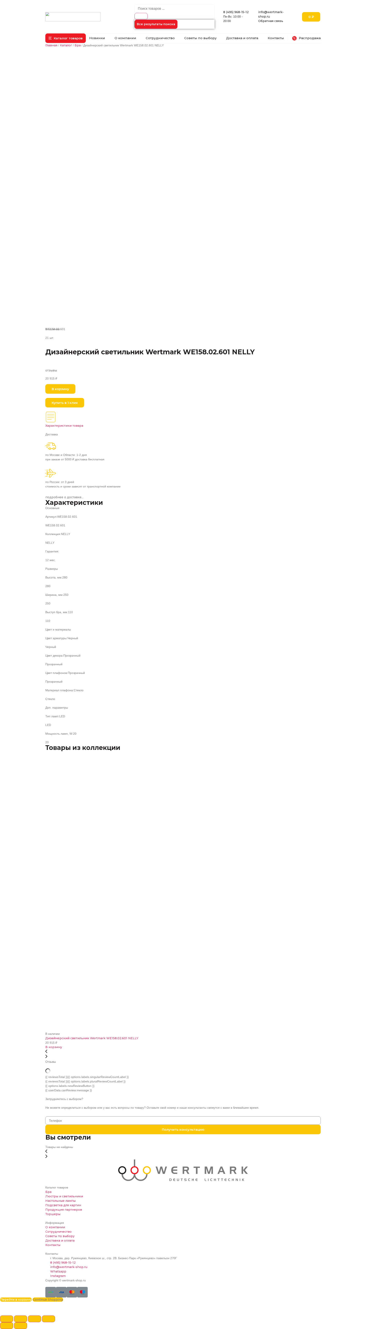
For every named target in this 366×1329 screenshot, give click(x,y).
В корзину (53, 1047)
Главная (51, 45)
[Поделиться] (20, 1318)
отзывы (51, 370)
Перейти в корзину (16, 1299)
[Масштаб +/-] (48, 1318)
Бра (78, 45)
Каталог (66, 45)
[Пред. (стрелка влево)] (6, 1325)
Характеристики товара (64, 426)
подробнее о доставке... (64, 497)
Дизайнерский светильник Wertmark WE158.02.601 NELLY (91, 1038)
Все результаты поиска (156, 24)
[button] (65, 38)
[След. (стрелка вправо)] (20, 1325)
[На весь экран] (34, 1318)
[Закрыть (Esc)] (6, 1318)
